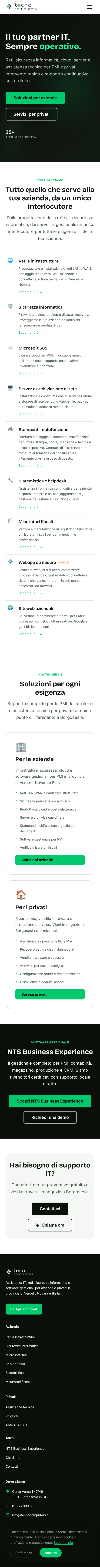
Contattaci (50, 1208)
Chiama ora (53, 1225)
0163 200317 (22, 1506)
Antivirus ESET (17, 1425)
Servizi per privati (31, 114)
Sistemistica (15, 1373)
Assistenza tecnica (20, 1407)
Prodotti (12, 1416)
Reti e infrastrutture (20, 1337)
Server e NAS (16, 1364)
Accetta (51, 1553)
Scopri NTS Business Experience (50, 1101)
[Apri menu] (89, 7)
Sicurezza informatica (22, 1346)
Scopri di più (63, 1542)
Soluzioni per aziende (35, 97)
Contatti (12, 1466)
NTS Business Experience (25, 1448)
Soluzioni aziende (37, 859)
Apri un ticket (26, 1309)
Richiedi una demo (50, 1117)
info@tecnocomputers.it (30, 1515)
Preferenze (23, 1553)
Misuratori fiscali (18, 1382)
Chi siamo (13, 1457)
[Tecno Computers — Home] (21, 7)
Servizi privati (34, 994)
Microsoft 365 (16, 1355)
